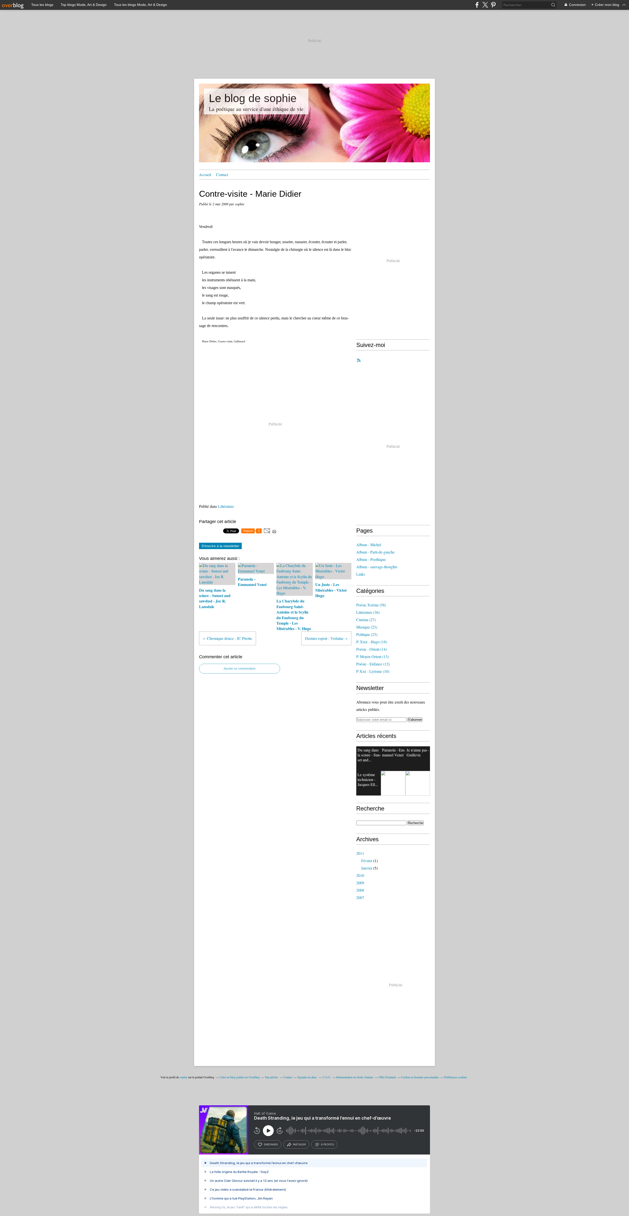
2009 (360, 882)
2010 (360, 875)
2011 (360, 853)
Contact (222, 174)
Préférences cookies (455, 1077)
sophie (183, 1077)
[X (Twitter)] (485, 5)
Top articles (271, 1077)
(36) (368, 612)
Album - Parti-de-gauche (375, 552)
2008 (360, 890)
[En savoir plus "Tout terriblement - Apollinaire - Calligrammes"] (417, 783)
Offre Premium (387, 1077)
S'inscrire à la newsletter (220, 546)
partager (299, 1144)
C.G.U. (327, 1077)
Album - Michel (368, 544)
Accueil (205, 174)
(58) (371, 604)
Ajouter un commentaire (240, 668)
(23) (366, 627)
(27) (366, 619)
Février (366, 860)
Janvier (366, 868)
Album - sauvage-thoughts (376, 566)
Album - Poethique (371, 559)
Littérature (226, 506)
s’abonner (271, 1144)
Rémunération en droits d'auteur (354, 1077)
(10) (372, 671)
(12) (373, 663)
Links (360, 574)
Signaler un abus (307, 1077)
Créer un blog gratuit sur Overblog (239, 1077)
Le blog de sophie (253, 98)
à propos (327, 1144)
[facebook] (477, 5)
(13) (372, 656)
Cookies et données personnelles (420, 1077)
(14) (371, 649)
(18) (371, 641)
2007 (360, 897)
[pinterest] (493, 5)
